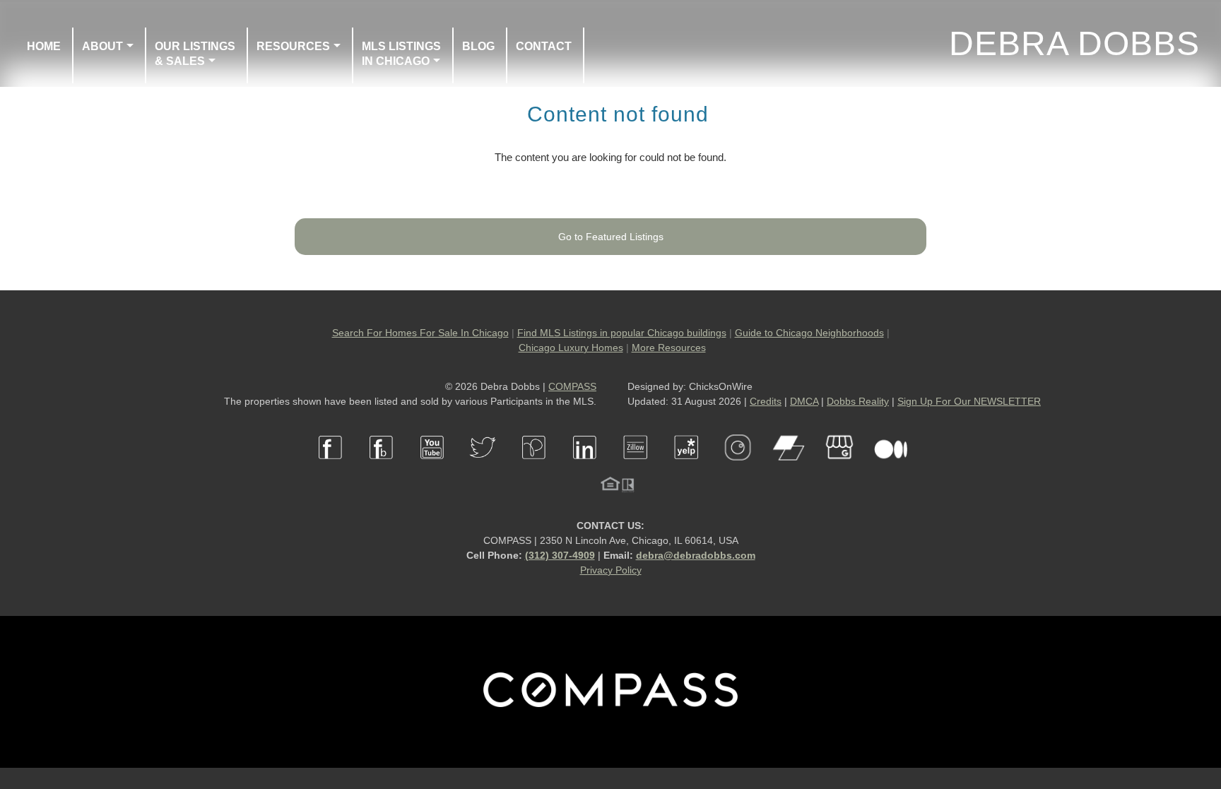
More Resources (669, 347)
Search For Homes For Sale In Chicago (420, 332)
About (102, 46)
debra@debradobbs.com (695, 555)
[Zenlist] (789, 467)
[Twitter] (483, 467)
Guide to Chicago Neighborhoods (809, 332)
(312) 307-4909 (560, 555)
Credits (765, 401)
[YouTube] (432, 467)
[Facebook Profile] (331, 467)
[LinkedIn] (585, 467)
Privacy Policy (611, 570)
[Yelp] (687, 467)
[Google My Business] (839, 467)
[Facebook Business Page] (382, 467)
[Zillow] (636, 467)
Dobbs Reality (858, 401)
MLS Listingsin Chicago (401, 53)
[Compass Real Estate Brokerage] (610, 703)
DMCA (804, 401)
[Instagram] (738, 467)
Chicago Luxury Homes (571, 347)
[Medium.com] (890, 467)
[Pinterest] (534, 467)
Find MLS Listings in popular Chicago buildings (621, 332)
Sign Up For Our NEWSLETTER (969, 401)
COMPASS (572, 386)
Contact (544, 46)
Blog (478, 46)
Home (44, 46)
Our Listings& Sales (195, 53)
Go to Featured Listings (610, 236)
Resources (293, 46)
